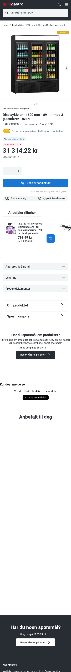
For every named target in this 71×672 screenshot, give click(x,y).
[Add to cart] (51, 238)
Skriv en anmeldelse (35, 397)
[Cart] (59, 4)
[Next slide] (66, 68)
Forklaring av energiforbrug (51, 131)
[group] (22, 212)
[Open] (66, 4)
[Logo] (13, 4)
